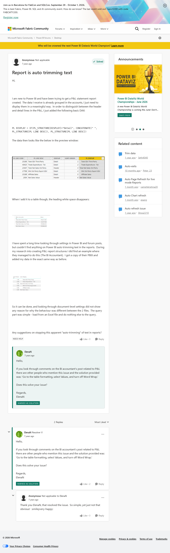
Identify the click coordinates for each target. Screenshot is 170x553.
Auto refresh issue (135, 208)
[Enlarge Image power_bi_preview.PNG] (58, 167)
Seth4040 (143, 157)
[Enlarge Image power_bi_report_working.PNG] (26, 283)
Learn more (117, 45)
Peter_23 (147, 170)
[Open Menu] (160, 38)
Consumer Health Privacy (45, 546)
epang (144, 199)
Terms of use (146, 538)
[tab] (136, 129)
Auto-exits (130, 166)
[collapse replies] (9, 432)
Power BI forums (43, 38)
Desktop (57, 38)
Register (146, 28)
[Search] (137, 29)
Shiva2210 (143, 212)
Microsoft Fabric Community (20, 38)
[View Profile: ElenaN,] (19, 353)
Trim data (130, 153)
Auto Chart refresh (135, 195)
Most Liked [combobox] (102, 422)
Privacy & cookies (127, 538)
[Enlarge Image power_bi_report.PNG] (31, 221)
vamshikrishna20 (149, 186)
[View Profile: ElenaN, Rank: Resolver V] (19, 434)
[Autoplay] (132, 129)
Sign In (157, 28)
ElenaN (28, 351)
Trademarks (161, 538)
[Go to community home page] (28, 29)
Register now (10, 17)
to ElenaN (62, 495)
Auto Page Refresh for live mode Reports (140, 180)
